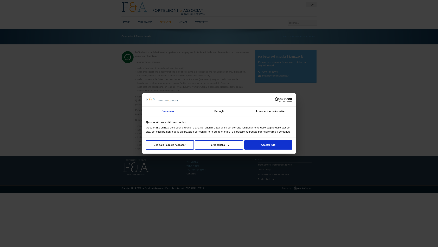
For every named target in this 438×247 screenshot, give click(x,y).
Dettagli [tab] (219, 111)
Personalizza (217, 144)
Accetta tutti (268, 144)
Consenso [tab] (168, 111)
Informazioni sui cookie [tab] (270, 111)
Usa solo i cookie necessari (170, 144)
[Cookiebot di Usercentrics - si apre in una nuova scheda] (277, 99)
